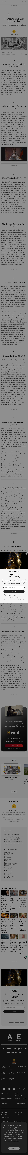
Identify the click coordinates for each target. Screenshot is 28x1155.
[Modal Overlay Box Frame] (14, 577)
